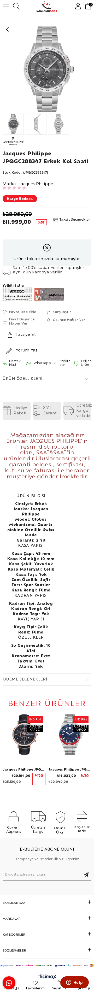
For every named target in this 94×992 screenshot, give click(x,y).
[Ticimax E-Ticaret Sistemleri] (47, 977)
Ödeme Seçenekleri (25, 679)
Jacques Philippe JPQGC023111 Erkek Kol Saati (24, 769)
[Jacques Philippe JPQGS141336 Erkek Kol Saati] (70, 734)
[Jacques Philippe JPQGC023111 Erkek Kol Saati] (24, 734)
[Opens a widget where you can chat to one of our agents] (74, 982)
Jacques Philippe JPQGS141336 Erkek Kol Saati (70, 769)
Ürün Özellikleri (22, 379)
